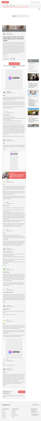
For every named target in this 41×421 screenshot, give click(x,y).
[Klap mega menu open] (39, 2)
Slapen (30, 82)
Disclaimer (14, 411)
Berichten (4, 416)
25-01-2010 (9, 269)
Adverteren (4, 415)
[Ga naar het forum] (34, 2)
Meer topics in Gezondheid (31, 68)
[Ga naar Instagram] (38, 405)
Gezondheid (12, 5)
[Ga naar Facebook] (33, 405)
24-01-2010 (9, 34)
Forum (7, 5)
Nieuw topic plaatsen (32, 71)
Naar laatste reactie (14, 63)
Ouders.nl (6, 405)
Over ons (3, 417)
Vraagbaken (4, 412)
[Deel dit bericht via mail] (14, 59)
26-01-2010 (9, 321)
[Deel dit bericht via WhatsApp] (11, 59)
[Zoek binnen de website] (32, 2)
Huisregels (14, 410)
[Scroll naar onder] (39, 9)
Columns (3, 414)
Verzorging (12, 173)
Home (4, 5)
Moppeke (9, 91)
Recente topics (31, 65)
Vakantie (30, 116)
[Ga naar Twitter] (35, 405)
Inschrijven (35, 414)
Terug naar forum (32, 63)
